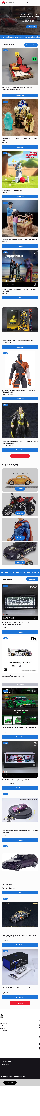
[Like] (34, 59)
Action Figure (20, 522)
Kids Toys (20, 547)
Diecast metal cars (20, 473)
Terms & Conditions (6, 1061)
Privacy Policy (5, 1064)
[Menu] (37, 3)
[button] (28, 3)
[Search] (25, 3)
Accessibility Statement (8, 1067)
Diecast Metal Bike (20, 498)
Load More (20, 456)
